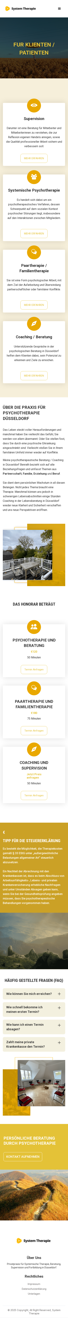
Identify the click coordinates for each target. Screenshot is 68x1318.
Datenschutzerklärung (34, 1289)
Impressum (34, 1284)
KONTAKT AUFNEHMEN (22, 1156)
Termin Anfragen (34, 669)
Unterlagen (34, 1293)
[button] (59, 8)
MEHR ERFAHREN (34, 158)
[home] (20, 7)
